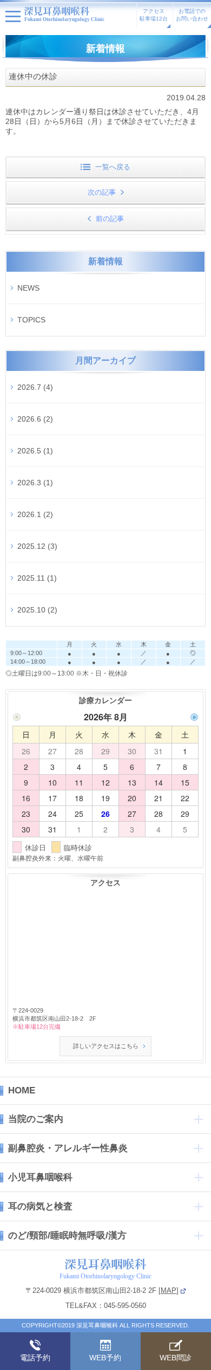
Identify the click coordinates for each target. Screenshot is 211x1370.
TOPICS (31, 319)
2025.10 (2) (37, 609)
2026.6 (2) (35, 419)
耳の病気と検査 (40, 1206)
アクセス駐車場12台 (154, 15)
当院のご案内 (35, 1119)
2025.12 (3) (37, 546)
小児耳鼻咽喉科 (40, 1177)
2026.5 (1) (35, 450)
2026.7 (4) (35, 387)
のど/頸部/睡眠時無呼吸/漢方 (67, 1235)
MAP (168, 1290)
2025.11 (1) (37, 578)
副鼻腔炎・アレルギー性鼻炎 (68, 1148)
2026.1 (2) (35, 514)
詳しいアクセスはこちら (106, 1046)
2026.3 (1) (35, 482)
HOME (21, 1090)
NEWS (28, 288)
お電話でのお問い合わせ (192, 15)
